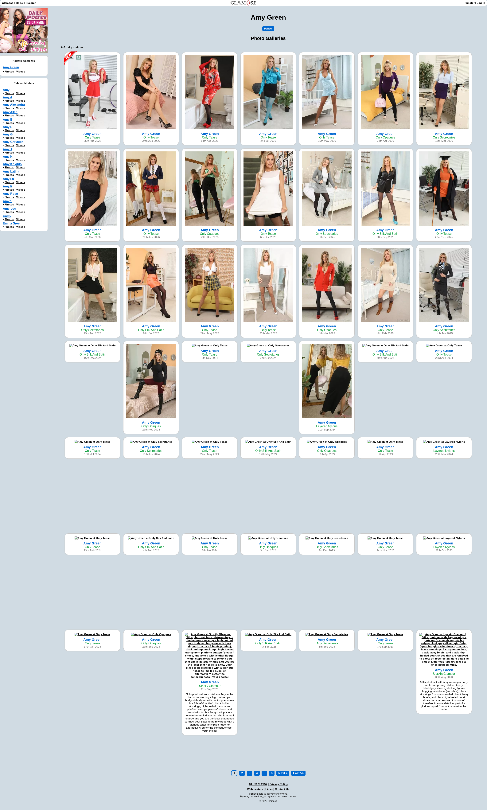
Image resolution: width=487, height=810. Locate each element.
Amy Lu (8, 179)
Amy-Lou (9, 208)
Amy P (7, 186)
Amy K (8, 156)
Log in (481, 2)
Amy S (7, 201)
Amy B (8, 119)
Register (469, 2)
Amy (6, 90)
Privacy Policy (279, 784)
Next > (282, 773)
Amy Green (11, 67)
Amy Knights (12, 164)
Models (20, 2)
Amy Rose (10, 193)
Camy (7, 216)
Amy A (7, 97)
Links (269, 789)
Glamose (7, 2)
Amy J (7, 149)
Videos (20, 71)
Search (31, 2)
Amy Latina (11, 171)
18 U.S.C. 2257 (258, 784)
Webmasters (255, 789)
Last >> (298, 773)
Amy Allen (10, 112)
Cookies (253, 793)
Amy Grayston (13, 141)
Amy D (8, 127)
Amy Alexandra (14, 104)
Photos (9, 71)
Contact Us (282, 789)
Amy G (8, 134)
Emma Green (12, 223)
